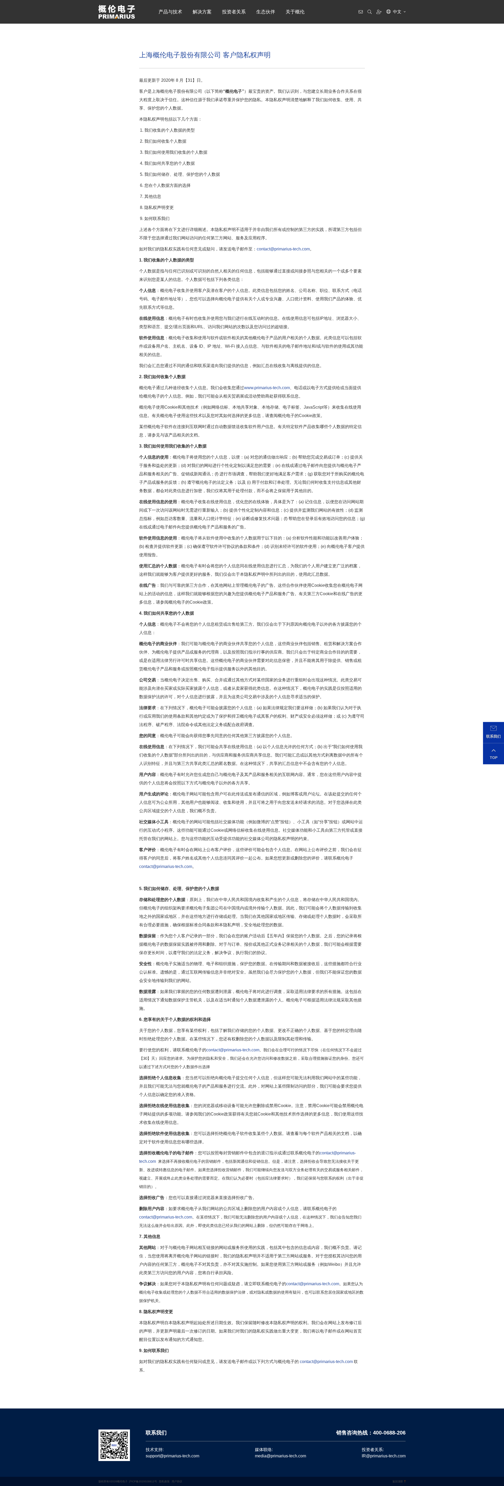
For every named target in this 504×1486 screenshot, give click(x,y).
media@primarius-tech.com (280, 1456)
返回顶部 (397, 1481)
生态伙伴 (265, 11)
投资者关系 (234, 11)
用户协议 (177, 1481)
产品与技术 (170, 11)
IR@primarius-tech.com (384, 1456)
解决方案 (202, 11)
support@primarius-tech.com (172, 1456)
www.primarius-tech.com (267, 387)
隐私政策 (164, 1481)
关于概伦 (295, 11)
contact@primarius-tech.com (283, 249)
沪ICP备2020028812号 (143, 1481)
